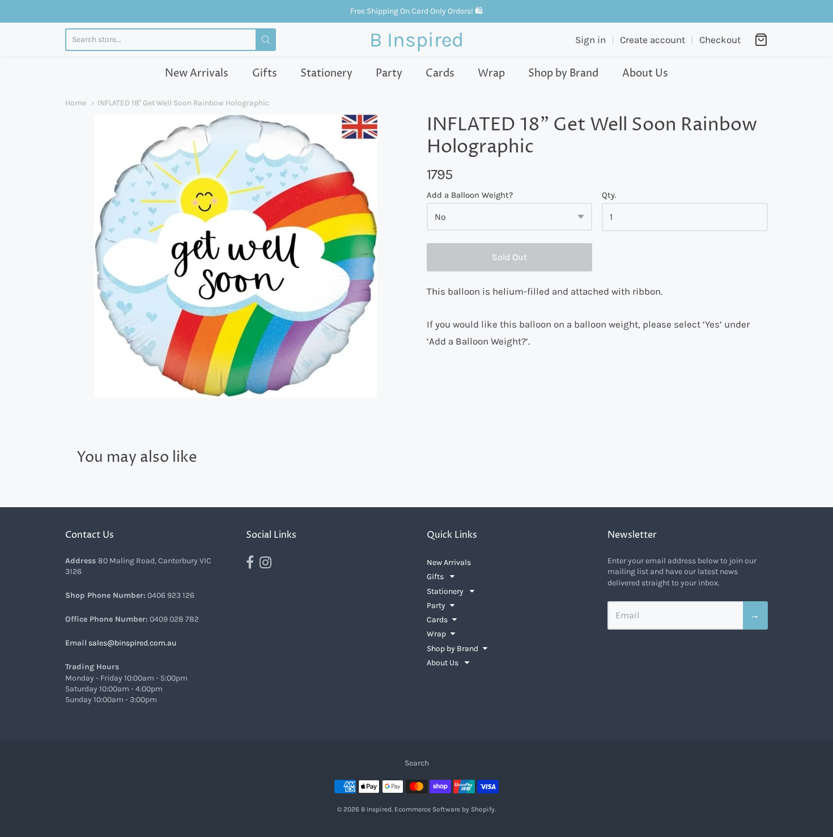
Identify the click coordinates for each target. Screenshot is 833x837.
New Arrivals (196, 73)
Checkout (720, 39)
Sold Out (509, 257)
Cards (440, 73)
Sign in (590, 39)
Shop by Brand (563, 73)
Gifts (264, 73)
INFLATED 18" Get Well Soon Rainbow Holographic (183, 102)
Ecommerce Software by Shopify (444, 809)
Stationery (326, 73)
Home (75, 102)
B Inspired (416, 39)
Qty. (609, 195)
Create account (652, 39)
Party (389, 73)
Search (417, 763)
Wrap (491, 73)
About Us (645, 73)
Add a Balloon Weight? (470, 195)
